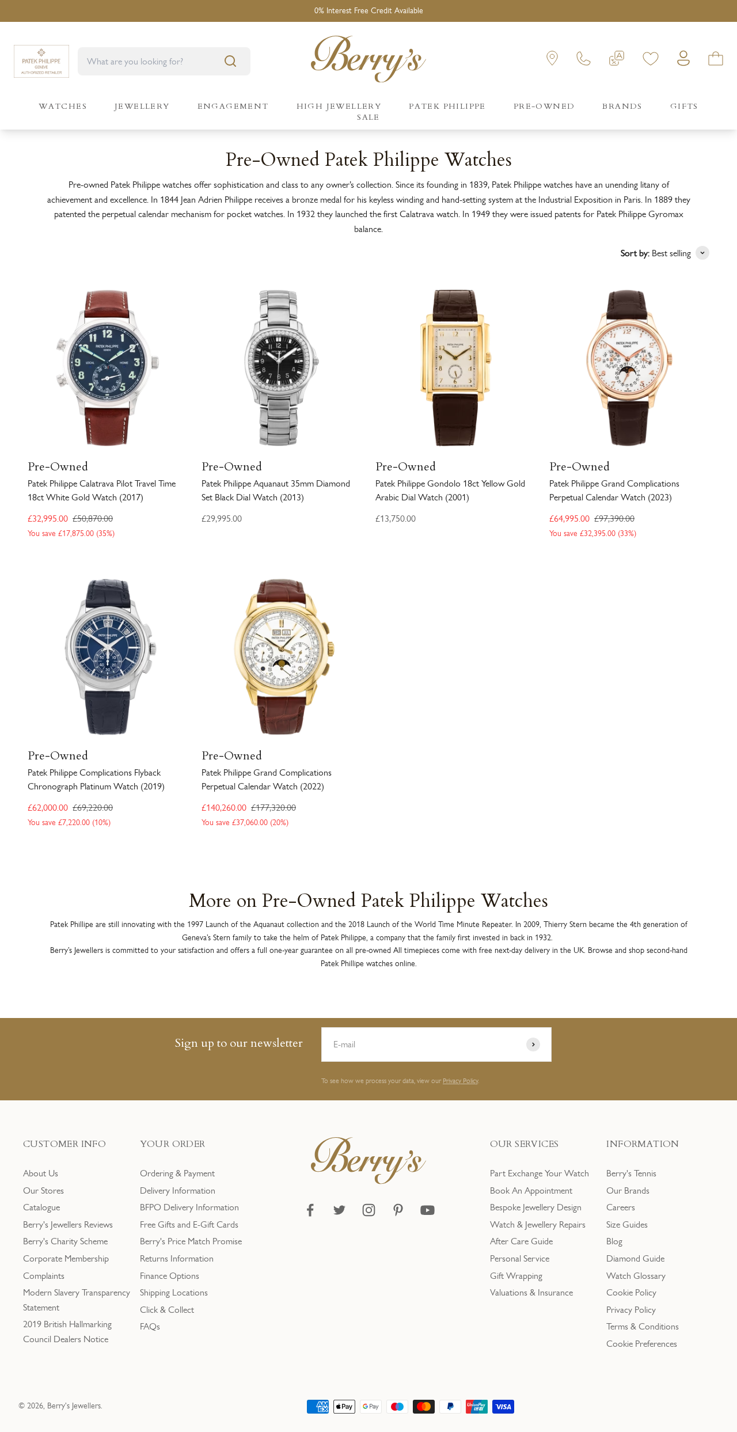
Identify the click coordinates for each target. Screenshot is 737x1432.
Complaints (43, 1275)
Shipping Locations (174, 1292)
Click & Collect (167, 1309)
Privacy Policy (460, 1081)
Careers (620, 1207)
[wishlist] (651, 60)
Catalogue (41, 1207)
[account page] (683, 61)
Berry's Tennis (631, 1173)
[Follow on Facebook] (310, 1210)
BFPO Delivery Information (189, 1207)
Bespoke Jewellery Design (536, 1207)
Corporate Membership (66, 1258)
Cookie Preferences (641, 1343)
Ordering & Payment (177, 1173)
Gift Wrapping (516, 1275)
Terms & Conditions (642, 1326)
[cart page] (715, 60)
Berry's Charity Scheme (65, 1241)
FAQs (150, 1326)
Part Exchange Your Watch (539, 1173)
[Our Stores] (552, 60)
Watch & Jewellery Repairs (538, 1224)
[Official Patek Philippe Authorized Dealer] (41, 61)
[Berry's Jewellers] (368, 1181)
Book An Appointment (531, 1190)
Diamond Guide (635, 1258)
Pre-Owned (58, 466)
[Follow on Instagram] (369, 1210)
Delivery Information (177, 1190)
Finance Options (169, 1275)
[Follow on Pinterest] (398, 1210)
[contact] (583, 60)
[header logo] (368, 61)
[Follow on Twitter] (339, 1210)
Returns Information (177, 1258)
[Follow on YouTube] (427, 1210)
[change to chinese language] (616, 60)
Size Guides (627, 1224)
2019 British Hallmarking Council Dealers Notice (67, 1331)
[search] (230, 61)
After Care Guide (521, 1241)
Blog (614, 1241)
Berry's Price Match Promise (191, 1241)
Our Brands (627, 1190)
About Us (40, 1173)
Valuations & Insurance (531, 1292)
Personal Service (519, 1258)
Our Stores (43, 1190)
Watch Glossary (636, 1275)
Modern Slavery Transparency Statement (76, 1300)
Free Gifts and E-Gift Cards (189, 1224)
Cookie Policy (631, 1292)
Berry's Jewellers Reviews (68, 1224)
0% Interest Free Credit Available (368, 11)
